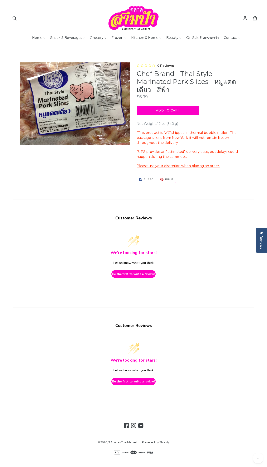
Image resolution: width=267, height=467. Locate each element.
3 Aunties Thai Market (122, 442)
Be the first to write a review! (133, 274)
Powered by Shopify (156, 442)
